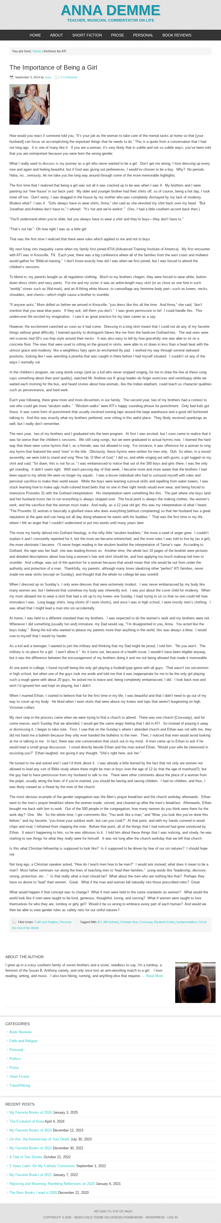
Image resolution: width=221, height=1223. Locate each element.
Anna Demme (110, 10)
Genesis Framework (126, 1217)
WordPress (155, 1217)
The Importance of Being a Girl (53, 67)
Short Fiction (87, 35)
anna (48, 77)
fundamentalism (187, 922)
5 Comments (69, 77)
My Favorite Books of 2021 (30, 1175)
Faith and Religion (46, 922)
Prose (117, 35)
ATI (100, 922)
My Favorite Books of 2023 (30, 1130)
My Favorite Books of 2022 (30, 1148)
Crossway (145, 922)
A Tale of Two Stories (26, 1157)
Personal (143, 35)
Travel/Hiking (19, 1085)
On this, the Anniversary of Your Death (39, 1139)
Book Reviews (177, 35)
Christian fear (128, 922)
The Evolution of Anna (26, 1121)
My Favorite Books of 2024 (30, 1112)
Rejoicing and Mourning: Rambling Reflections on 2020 (52, 1184)
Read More (154, 976)
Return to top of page (113, 1211)
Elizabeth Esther (164, 922)
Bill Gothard (111, 922)
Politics (15, 1059)
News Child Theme (88, 1217)
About (56, 35)
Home (35, 35)
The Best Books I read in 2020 (33, 1193)
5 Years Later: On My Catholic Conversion (42, 1166)
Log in (172, 1217)
